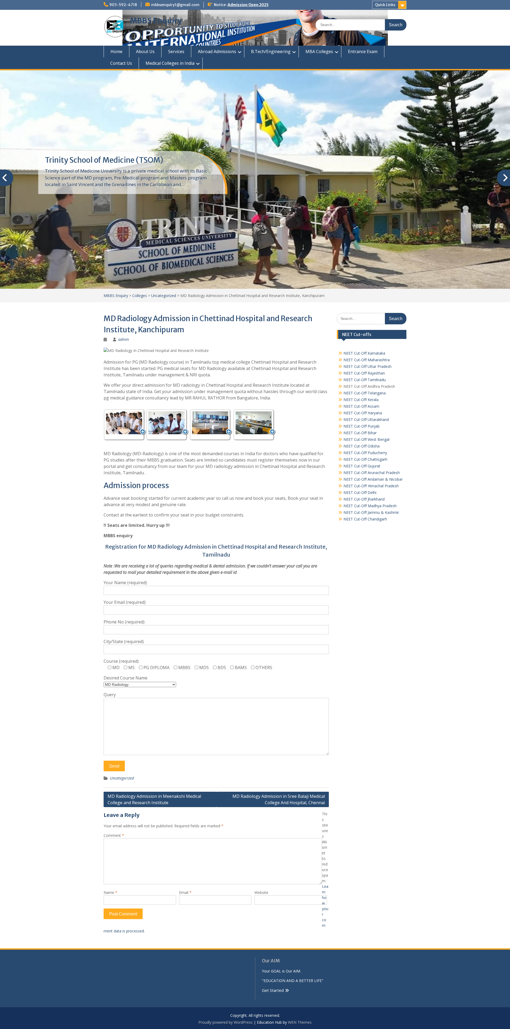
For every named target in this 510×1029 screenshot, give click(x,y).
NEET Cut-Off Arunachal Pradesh (371, 472)
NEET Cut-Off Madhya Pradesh (370, 505)
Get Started (273, 990)
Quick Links (385, 4)
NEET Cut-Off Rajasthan (364, 373)
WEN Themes (300, 1022)
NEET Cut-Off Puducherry (365, 452)
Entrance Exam (362, 51)
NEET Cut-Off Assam (361, 406)
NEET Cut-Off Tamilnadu (364, 379)
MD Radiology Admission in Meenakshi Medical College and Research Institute (154, 799)
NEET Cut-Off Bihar (360, 432)
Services (176, 51)
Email (185, 892)
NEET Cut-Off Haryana (362, 412)
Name (110, 892)
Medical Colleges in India (170, 63)
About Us (145, 51)
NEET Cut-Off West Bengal (366, 439)
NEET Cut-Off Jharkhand (364, 499)
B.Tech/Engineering (271, 51)
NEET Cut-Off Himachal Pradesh (371, 485)
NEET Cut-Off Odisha (361, 446)
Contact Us (121, 63)
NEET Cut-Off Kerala (361, 399)
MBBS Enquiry (156, 20)
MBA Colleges (319, 51)
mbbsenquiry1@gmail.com (175, 4)
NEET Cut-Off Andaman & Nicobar (373, 479)
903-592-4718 (123, 4)
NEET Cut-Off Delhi (359, 492)
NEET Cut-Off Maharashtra (366, 359)
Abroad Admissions (217, 51)
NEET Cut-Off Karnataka (364, 353)
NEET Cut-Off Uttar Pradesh (367, 366)
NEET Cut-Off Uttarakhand (366, 419)
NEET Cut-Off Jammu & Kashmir (371, 512)
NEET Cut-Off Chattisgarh (365, 459)
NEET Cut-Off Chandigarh (365, 519)
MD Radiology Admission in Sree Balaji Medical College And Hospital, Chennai (278, 799)
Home (116, 51)
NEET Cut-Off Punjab (361, 426)
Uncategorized (122, 778)
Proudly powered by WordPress (225, 1022)
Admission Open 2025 (248, 4)
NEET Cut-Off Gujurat (361, 465)
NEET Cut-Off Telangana (364, 392)
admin (123, 339)
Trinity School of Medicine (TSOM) (104, 160)
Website (261, 892)
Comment (114, 835)
